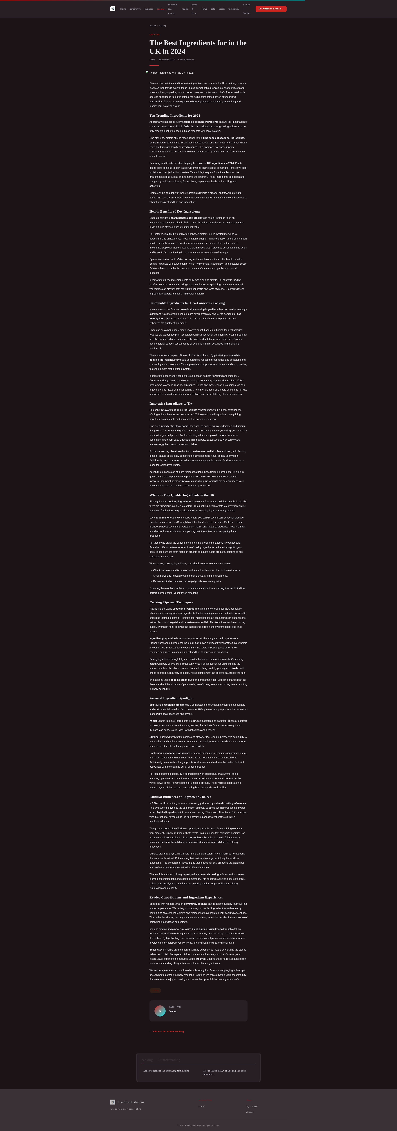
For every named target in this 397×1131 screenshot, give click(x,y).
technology (233, 9)
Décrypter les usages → (271, 8)
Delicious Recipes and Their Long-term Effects (166, 1070)
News (204, 9)
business (149, 9)
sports (222, 9)
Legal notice (252, 1106)
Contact (249, 1112)
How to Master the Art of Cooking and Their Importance (224, 1072)
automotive (135, 9)
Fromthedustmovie (131, 1102)
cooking (161, 9)
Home (123, 9)
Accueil (152, 25)
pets (213, 9)
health (185, 9)
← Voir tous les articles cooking (166, 1031)
